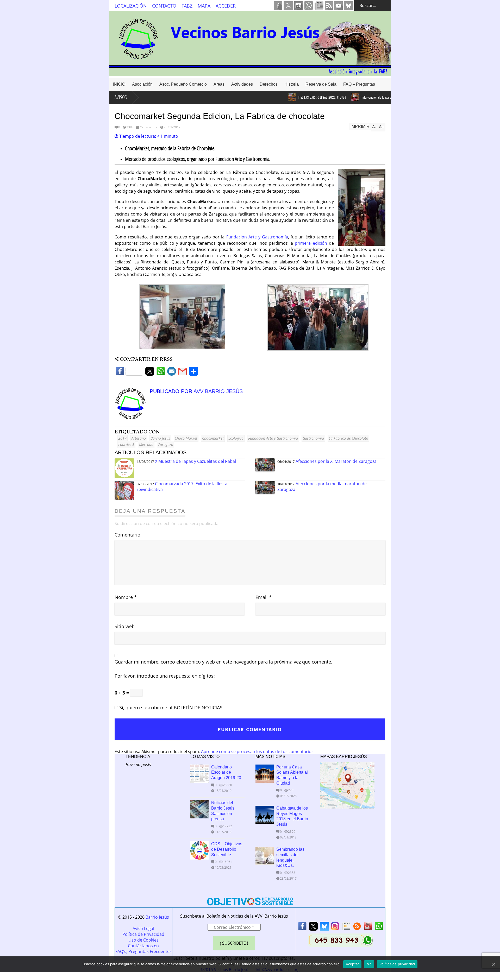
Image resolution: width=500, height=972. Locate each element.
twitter (288, 5)
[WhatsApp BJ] (378, 927)
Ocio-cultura (149, 127)
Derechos (269, 84)
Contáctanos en (143, 946)
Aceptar (352, 964)
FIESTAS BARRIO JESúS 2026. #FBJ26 (304, 97)
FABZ (187, 6)
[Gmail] (182, 372)
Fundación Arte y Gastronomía (257, 237)
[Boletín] (346, 927)
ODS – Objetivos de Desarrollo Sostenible (226, 849)
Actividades (242, 84)
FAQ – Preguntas (359, 84)
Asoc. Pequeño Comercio (183, 84)
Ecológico (235, 438)
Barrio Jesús (160, 438)
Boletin (319, 5)
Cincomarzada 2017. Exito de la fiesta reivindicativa (182, 486)
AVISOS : (122, 97)
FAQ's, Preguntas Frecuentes (143, 951)
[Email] (171, 372)
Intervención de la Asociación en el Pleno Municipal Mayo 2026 (384, 97)
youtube (338, 5)
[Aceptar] (493, 964)
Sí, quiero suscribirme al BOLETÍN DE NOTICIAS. (171, 707)
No (369, 964)
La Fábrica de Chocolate (348, 438)
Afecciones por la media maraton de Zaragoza (322, 486)
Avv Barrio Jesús (218, 391)
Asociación (142, 84)
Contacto (164, 6)
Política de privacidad (397, 964)
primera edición (311, 243)
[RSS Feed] (357, 927)
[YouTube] (367, 927)
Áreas (219, 84)
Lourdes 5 (126, 444)
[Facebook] (129, 372)
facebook (278, 5)
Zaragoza (165, 444)
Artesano (138, 438)
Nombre (126, 597)
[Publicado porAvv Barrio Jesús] (132, 418)
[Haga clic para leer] (274, 97)
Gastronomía (313, 438)
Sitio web (125, 626)
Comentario (127, 535)
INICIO (119, 84)
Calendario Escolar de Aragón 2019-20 (226, 772)
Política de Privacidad (143, 934)
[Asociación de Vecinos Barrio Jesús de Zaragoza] (250, 73)
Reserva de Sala (320, 84)
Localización (131, 6)
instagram (298, 5)
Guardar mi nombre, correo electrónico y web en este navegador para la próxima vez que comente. (223, 662)
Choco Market (186, 438)
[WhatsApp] (160, 372)
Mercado (146, 444)
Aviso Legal (143, 928)
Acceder (226, 6)
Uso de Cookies (143, 940)
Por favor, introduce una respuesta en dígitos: (165, 676)
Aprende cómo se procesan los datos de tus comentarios (257, 751)
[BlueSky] (324, 927)
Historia (291, 84)
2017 (122, 438)
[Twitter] (149, 372)
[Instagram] (335, 927)
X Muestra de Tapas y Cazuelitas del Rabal (195, 461)
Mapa (204, 6)
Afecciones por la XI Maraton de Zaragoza (336, 461)
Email (263, 597)
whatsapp (308, 5)
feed (329, 5)
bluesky (348, 5)
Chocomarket (213, 438)
